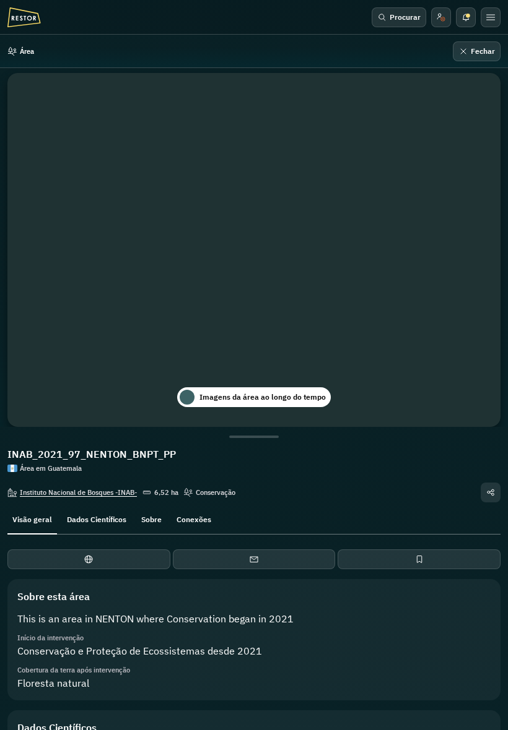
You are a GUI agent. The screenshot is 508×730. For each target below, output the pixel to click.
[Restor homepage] (24, 17)
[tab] (32, 518)
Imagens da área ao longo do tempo (262, 397)
